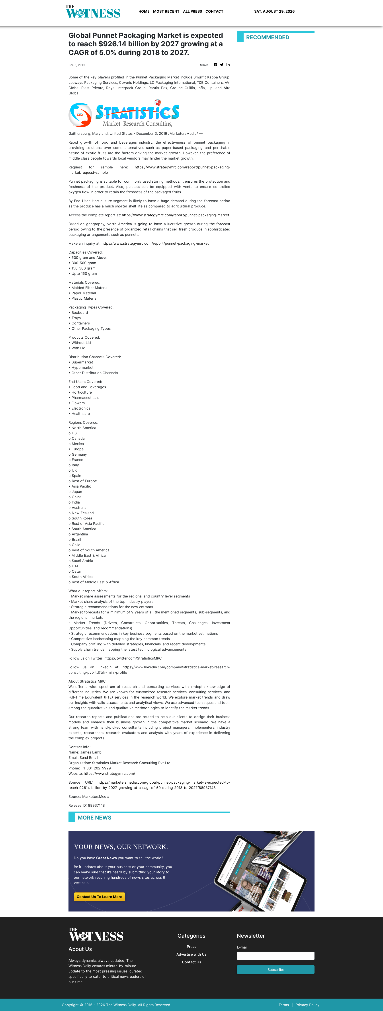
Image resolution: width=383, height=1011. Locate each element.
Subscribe (276, 969)
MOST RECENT (166, 11)
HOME (144, 11)
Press (191, 947)
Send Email (89, 757)
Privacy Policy (307, 1005)
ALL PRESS (192, 11)
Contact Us (191, 962)
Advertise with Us (191, 954)
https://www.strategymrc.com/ (109, 773)
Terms (284, 1005)
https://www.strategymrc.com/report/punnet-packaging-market (175, 215)
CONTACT (214, 11)
